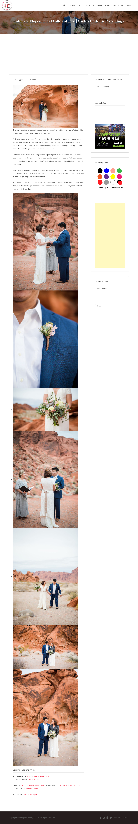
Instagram (104, 817)
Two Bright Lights (30, 795)
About (129, 5)
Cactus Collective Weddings (38, 776)
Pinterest (107, 817)
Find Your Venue (103, 5)
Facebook (100, 817)
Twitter (111, 817)
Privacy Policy (123, 818)
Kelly (15, 80)
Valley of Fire (33, 780)
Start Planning (118, 5)
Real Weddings (74, 5)
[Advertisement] (69, 58)
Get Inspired (87, 5)
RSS (115, 818)
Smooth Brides (32, 789)
